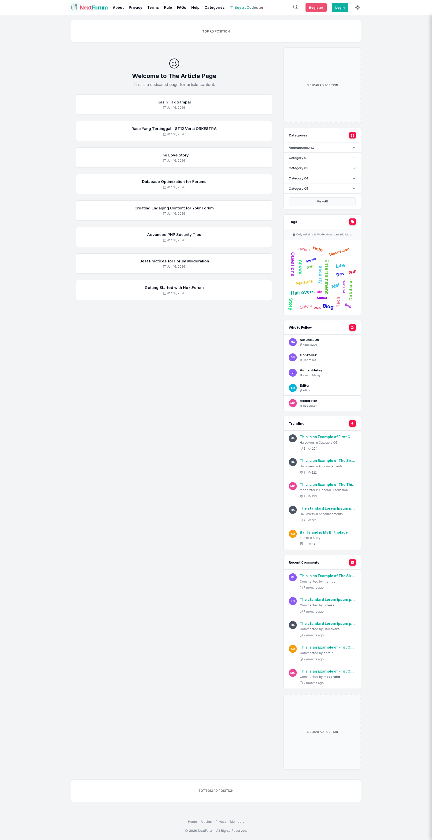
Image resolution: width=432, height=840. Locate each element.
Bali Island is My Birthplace (324, 532)
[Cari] (295, 7)
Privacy (221, 822)
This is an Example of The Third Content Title (328, 484)
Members (237, 822)
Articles (206, 822)
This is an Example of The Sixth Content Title (328, 460)
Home (192, 822)
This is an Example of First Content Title (328, 437)
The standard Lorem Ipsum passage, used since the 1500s (328, 508)
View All (322, 201)
